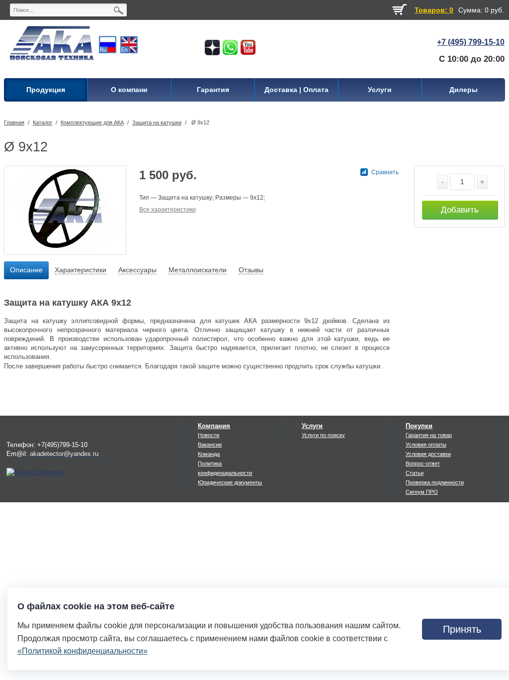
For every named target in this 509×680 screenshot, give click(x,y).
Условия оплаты (426, 445)
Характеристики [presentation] (80, 270)
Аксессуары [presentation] (137, 270)
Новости (208, 435)
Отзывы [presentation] (251, 270)
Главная (14, 122)
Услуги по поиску (323, 435)
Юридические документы (230, 482)
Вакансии (210, 445)
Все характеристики (167, 209)
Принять (462, 629)
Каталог (42, 122)
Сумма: (470, 10)
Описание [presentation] (26, 270)
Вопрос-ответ (423, 463)
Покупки (419, 426)
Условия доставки (428, 454)
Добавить (460, 210)
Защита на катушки (156, 122)
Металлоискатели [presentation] (198, 270)
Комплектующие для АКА (92, 122)
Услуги (312, 426)
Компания (214, 426)
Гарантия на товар (429, 435)
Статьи (415, 473)
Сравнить (385, 172)
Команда (209, 454)
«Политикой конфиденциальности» (82, 651)
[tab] (26, 270)
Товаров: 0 (434, 10)
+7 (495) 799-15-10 (471, 42)
